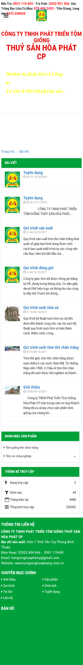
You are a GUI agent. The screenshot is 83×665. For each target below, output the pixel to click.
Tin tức (7, 592)
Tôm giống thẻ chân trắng (22, 447)
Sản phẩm (51, 579)
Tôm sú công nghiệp (18, 456)
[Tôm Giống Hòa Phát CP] (41, 15)
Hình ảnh (50, 586)
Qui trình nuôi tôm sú (41, 307)
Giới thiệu (31, 387)
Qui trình (9, 586)
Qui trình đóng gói (38, 267)
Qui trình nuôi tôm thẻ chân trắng (51, 347)
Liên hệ (8, 598)
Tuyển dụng (33, 172)
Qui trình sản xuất (38, 228)
